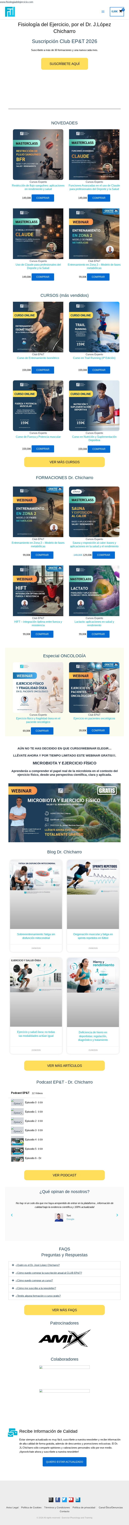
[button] (11, 1215)
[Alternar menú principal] (102, 11)
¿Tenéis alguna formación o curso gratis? (38, 1295)
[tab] (26, 1102)
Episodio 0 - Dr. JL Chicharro (31, 1102)
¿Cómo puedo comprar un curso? (34, 1280)
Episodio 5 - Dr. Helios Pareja (31, 1149)
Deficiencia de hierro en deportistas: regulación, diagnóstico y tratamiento (93, 1036)
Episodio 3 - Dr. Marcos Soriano (31, 1130)
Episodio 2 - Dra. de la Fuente (31, 1121)
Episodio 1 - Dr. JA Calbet (31, 1112)
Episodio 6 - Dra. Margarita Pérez (33, 1158)
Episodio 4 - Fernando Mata (31, 1139)
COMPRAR (42, 198)
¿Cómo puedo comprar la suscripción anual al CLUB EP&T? (49, 1273)
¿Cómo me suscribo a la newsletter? (36, 1288)
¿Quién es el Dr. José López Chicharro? (38, 1265)
